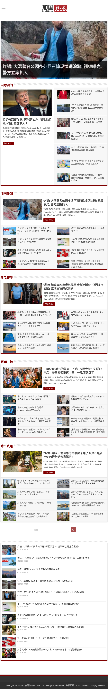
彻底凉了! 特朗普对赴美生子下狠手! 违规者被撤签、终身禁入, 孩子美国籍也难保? (87, 178)
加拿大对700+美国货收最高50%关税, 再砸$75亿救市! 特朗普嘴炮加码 (49, 649)
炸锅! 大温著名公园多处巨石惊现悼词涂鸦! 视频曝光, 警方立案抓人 (48, 546)
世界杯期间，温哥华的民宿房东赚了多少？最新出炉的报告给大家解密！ (51, 626)
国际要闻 (7, 85)
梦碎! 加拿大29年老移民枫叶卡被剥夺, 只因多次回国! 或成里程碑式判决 (50, 592)
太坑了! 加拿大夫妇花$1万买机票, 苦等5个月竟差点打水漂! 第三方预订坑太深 (34, 231)
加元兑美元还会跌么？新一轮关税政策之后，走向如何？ (43, 638)
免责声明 (70, 685)
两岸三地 (7, 362)
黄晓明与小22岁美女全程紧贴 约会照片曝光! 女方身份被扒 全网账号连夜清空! (34, 421)
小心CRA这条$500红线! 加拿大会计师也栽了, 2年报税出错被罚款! (48, 603)
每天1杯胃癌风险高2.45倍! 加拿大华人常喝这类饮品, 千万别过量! (47, 615)
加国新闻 (7, 193)
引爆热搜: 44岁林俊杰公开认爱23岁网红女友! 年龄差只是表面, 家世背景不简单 (88, 432)
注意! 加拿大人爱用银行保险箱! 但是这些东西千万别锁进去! (45, 581)
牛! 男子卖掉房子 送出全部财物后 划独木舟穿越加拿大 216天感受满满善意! (87, 108)
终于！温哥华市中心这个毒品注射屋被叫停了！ (39, 569)
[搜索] (73, 529)
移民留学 (7, 278)
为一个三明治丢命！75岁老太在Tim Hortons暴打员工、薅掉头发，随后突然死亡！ (87, 136)
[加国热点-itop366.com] (54, 7)
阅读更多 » (8, 143)
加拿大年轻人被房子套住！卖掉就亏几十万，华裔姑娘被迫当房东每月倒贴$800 (87, 494)
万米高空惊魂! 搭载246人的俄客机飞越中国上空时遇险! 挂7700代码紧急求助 (87, 421)
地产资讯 (7, 446)
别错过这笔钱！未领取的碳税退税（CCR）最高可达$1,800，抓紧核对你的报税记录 (87, 264)
